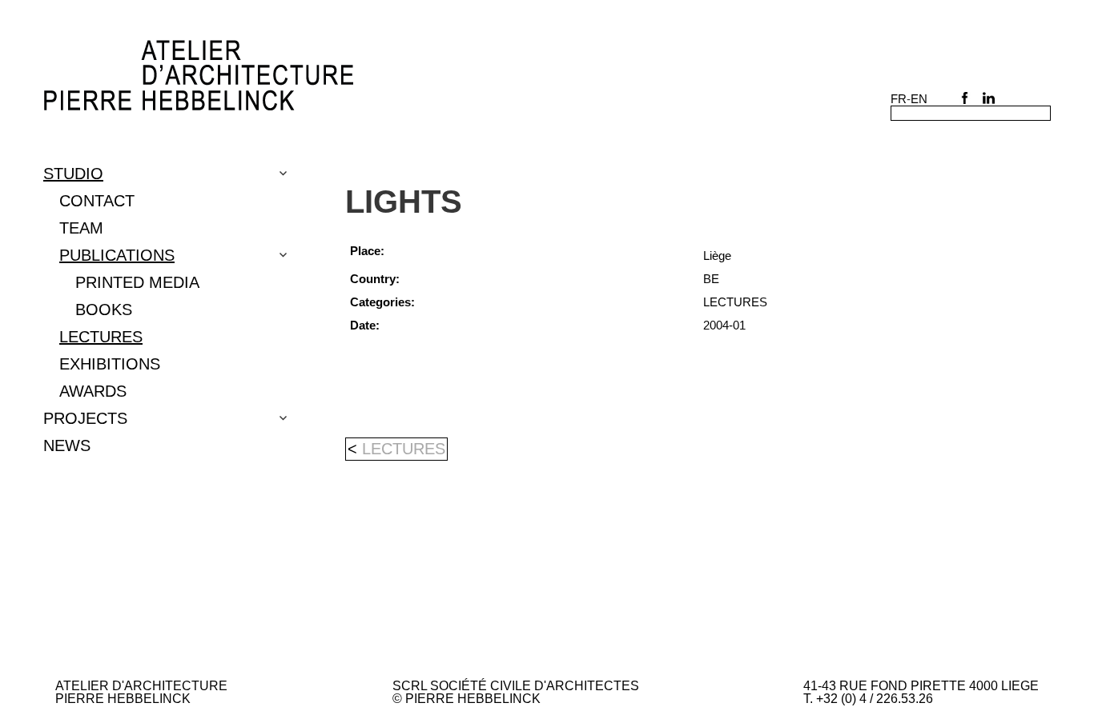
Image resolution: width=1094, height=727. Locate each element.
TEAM (81, 228)
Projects (85, 418)
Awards (93, 391)
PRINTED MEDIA (137, 282)
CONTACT (97, 201)
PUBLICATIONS (117, 255)
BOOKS (103, 309)
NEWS (66, 445)
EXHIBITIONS (109, 364)
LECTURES (101, 337)
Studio (73, 173)
